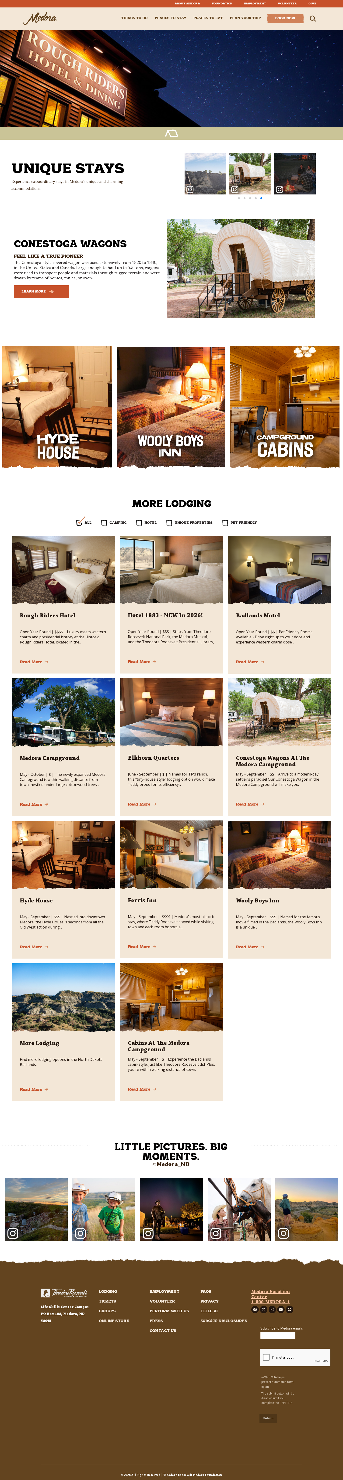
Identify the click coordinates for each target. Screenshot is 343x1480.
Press (156, 1321)
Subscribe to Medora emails (281, 1328)
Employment (255, 3)
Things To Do (134, 18)
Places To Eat (208, 18)
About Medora (187, 3)
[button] (239, 198)
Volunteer (287, 3)
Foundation (222, 3)
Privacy (209, 1301)
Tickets (107, 1301)
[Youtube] (281, 1309)
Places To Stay (170, 18)
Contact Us (163, 1330)
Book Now (285, 18)
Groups (107, 1311)
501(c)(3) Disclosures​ (223, 1321)
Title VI (209, 1311)
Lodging (108, 1291)
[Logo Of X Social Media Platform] (263, 1309)
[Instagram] (272, 1309)
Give (312, 3)
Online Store (114, 1321)
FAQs (205, 1291)
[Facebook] (255, 1309)
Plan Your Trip (245, 18)
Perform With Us (169, 1311)
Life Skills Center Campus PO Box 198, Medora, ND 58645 (65, 1314)
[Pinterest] (289, 1309)
